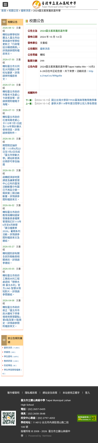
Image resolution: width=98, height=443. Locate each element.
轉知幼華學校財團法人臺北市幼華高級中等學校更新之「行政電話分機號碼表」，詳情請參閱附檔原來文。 (12, 44)
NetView (46, 435)
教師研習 (11, 361)
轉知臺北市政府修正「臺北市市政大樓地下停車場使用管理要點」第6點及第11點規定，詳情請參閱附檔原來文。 (12, 317)
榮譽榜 (9, 352)
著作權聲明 (13, 392)
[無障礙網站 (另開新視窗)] (87, 418)
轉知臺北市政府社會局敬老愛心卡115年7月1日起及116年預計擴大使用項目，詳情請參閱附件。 (12, 124)
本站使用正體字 (71, 392)
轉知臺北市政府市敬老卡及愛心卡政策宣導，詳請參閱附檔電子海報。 (11, 98)
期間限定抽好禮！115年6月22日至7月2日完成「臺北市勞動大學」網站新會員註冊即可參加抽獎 (12, 155)
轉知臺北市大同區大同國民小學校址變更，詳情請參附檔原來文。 (11, 73)
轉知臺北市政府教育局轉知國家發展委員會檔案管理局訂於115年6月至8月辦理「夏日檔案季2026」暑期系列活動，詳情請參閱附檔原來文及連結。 (12, 226)
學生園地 (11, 356)
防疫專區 (10, 365)
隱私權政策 (31, 392)
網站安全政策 (50, 392)
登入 (87, 392)
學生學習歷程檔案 (12, 372)
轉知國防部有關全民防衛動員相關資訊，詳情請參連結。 (11, 258)
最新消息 (12, 347)
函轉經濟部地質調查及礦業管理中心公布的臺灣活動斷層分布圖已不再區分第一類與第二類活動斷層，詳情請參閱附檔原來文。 (11, 188)
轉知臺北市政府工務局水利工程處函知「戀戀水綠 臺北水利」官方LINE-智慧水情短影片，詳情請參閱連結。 (12, 285)
